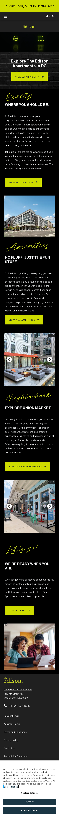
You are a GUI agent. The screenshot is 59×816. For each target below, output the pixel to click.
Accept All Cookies (29, 810)
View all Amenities (22, 319)
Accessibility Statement (16, 756)
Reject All (29, 801)
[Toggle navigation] (5, 16)
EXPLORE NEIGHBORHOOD (26, 466)
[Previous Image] (9, 359)
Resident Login (11, 715)
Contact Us (18, 610)
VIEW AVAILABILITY (27, 76)
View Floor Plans (21, 182)
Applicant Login (12, 723)
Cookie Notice (11, 787)
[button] (29, 6)
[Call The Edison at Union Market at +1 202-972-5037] (53, 16)
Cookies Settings (29, 793)
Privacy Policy (11, 740)
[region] (29, 788)
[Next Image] (50, 359)
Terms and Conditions (15, 731)
